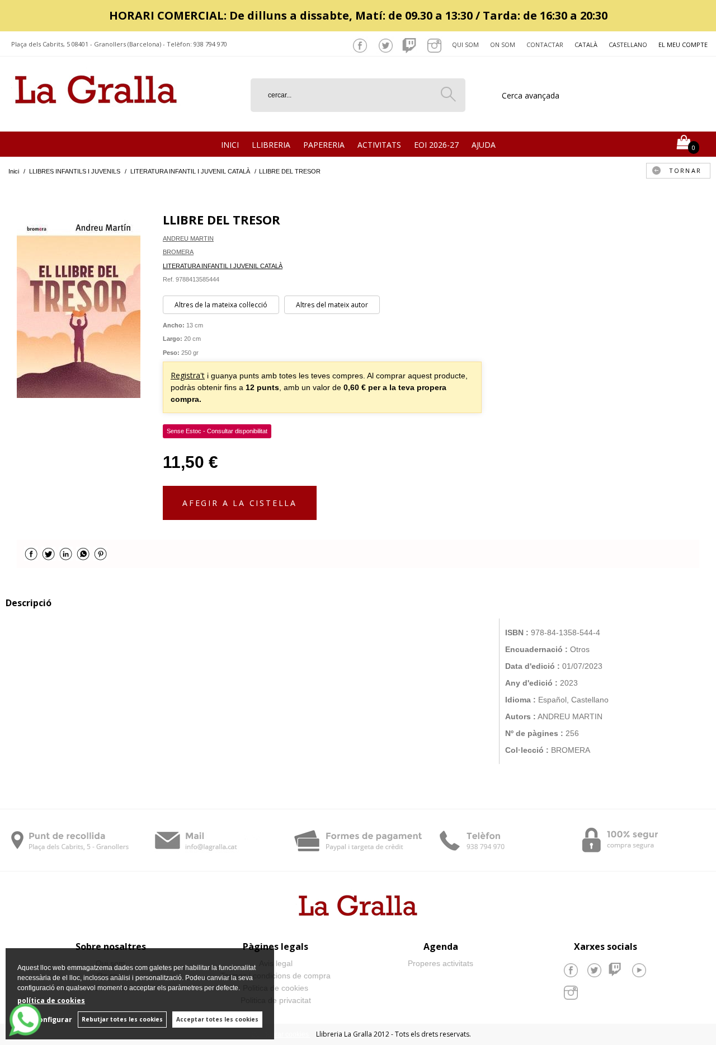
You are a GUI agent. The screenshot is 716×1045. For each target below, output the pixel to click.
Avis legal (276, 963)
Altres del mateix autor (332, 305)
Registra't (188, 375)
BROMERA (178, 252)
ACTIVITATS (379, 144)
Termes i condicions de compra (275, 975)
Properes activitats (440, 963)
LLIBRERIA (271, 144)
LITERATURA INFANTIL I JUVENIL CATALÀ (222, 266)
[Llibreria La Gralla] (96, 118)
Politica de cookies (275, 987)
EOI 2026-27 (436, 144)
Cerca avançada (530, 95)
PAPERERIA (324, 144)
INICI (230, 144)
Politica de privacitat (276, 1000)
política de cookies (51, 1000)
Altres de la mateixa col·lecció (221, 305)
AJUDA (484, 144)
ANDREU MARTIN (188, 238)
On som (502, 44)
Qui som (465, 44)
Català (585, 44)
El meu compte (683, 44)
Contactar (544, 44)
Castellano (628, 44)
